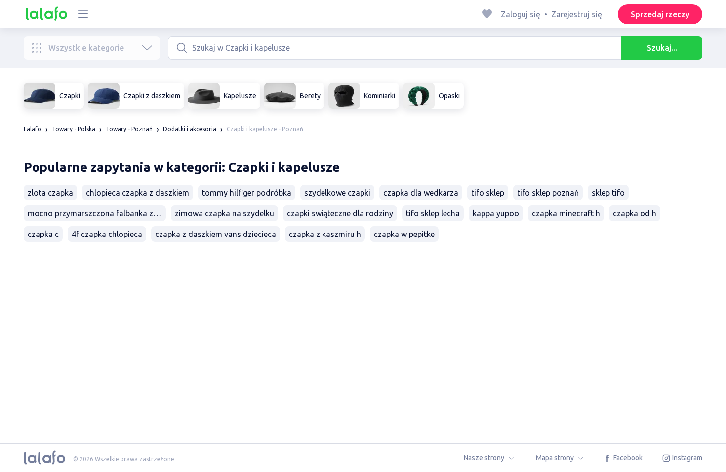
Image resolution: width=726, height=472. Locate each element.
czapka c (43, 234)
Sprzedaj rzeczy (660, 14)
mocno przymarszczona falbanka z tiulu (97, 213)
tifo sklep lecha (433, 213)
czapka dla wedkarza (420, 192)
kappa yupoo (496, 213)
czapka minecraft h (566, 213)
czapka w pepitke (404, 234)
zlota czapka (50, 192)
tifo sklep (487, 192)
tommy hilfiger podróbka (246, 192)
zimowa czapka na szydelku (224, 213)
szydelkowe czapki (337, 192)
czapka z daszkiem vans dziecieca (215, 234)
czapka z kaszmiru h (325, 234)
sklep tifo (608, 192)
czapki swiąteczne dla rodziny (340, 213)
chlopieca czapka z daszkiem (137, 192)
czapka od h (634, 213)
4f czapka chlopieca (107, 234)
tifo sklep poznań (548, 192)
